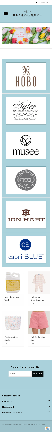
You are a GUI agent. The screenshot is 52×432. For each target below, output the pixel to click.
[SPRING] (26, 35)
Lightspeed (42, 424)
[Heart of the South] (31, 13)
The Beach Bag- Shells (11, 338)
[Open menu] (5, 13)
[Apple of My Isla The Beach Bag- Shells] (13, 322)
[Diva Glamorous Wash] (13, 282)
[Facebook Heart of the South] (23, 382)
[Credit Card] (47, 428)
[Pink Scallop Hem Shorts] (39, 322)
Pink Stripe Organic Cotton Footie (37, 299)
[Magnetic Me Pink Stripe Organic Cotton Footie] (39, 282)
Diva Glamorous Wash (11, 298)
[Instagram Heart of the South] (28, 382)
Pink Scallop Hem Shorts (38, 338)
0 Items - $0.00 (44, 2)
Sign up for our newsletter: (26, 367)
